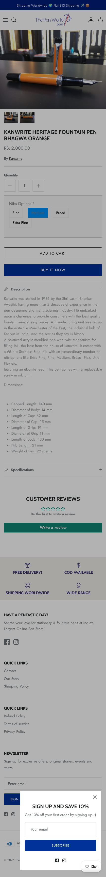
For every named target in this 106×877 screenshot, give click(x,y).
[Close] (94, 797)
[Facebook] (57, 860)
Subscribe (60, 845)
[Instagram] (64, 860)
